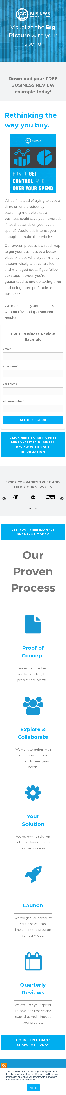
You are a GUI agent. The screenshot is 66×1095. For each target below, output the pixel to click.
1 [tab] (30, 509)
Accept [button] (33, 1087)
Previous (4, 499)
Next (62, 499)
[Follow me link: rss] (4, 1067)
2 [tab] (36, 509)
